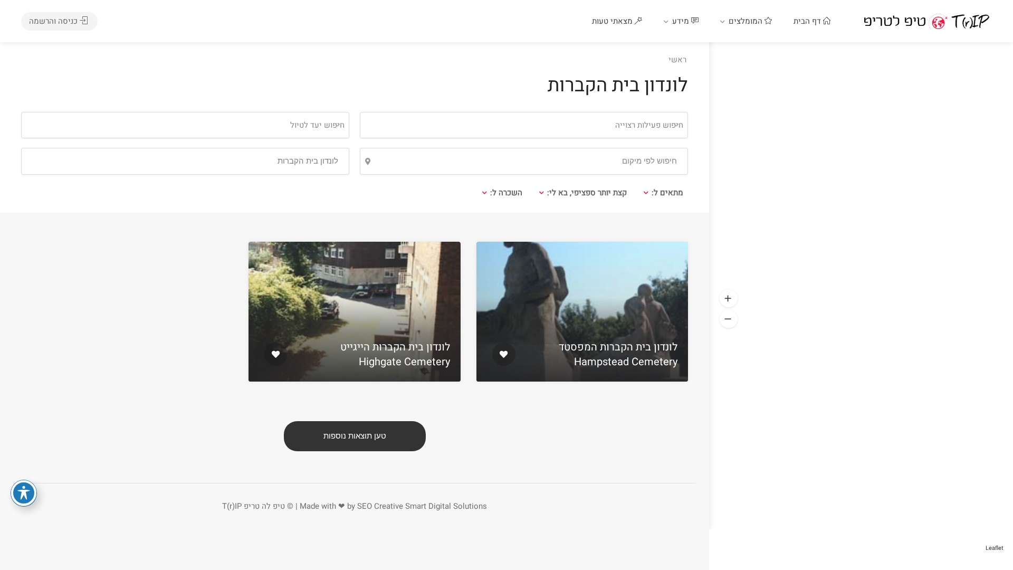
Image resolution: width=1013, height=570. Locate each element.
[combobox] (185, 125)
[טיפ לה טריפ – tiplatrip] (926, 21)
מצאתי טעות (613, 21)
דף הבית (808, 21)
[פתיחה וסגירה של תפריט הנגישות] (23, 493)
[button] (729, 299)
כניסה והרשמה (54, 21)
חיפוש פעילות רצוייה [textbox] (649, 125)
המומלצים (746, 21)
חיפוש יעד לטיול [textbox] (317, 125)
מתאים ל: (667, 192)
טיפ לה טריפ (264, 506)
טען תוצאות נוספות (354, 436)
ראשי (677, 59)
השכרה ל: (506, 192)
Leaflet (995, 548)
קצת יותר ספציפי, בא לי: (587, 192)
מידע (681, 21)
